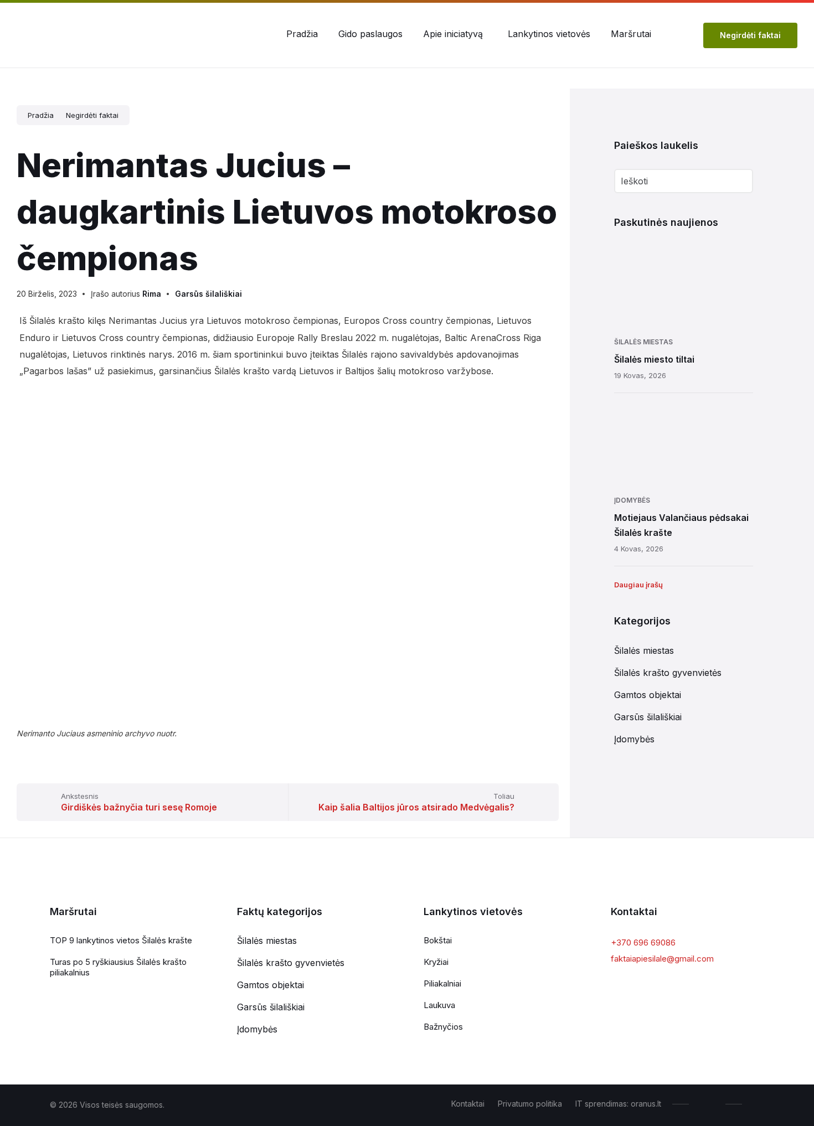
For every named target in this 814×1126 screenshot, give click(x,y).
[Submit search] (737, 181)
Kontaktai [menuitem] (468, 1103)
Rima (151, 293)
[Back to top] (756, 1103)
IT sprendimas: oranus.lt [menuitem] (618, 1103)
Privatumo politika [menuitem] (530, 1103)
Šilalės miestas (643, 342)
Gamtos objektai (647, 694)
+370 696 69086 (643, 942)
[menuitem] (302, 33)
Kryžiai (436, 962)
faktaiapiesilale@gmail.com (662, 958)
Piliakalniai (442, 983)
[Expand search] (681, 34)
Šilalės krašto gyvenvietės (668, 672)
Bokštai (438, 940)
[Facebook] (709, 1104)
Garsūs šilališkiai (208, 293)
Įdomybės (632, 500)
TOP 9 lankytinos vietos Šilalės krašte (121, 940)
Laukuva (439, 1005)
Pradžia (41, 115)
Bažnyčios (443, 1026)
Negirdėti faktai (750, 35)
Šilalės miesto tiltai (654, 359)
